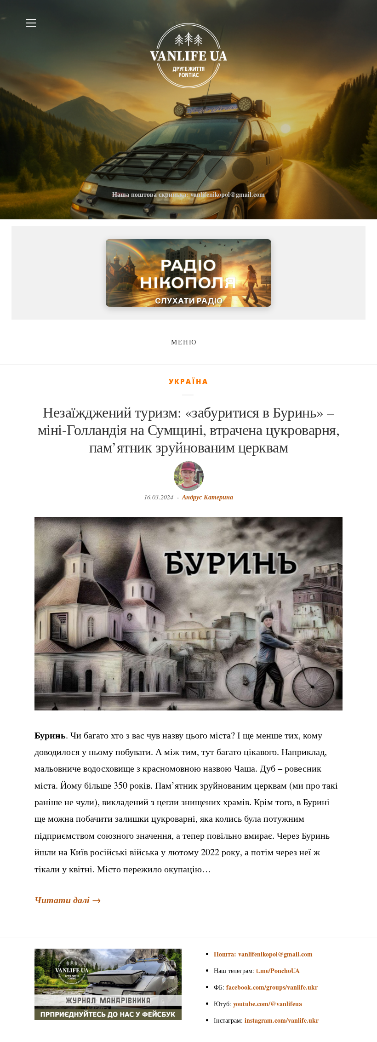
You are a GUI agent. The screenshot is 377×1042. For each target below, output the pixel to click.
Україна (189, 381)
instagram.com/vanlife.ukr (282, 1020)
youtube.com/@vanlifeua (267, 1003)
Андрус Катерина (207, 497)
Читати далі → (67, 899)
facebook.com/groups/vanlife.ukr (272, 987)
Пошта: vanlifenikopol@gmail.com (263, 954)
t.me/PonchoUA (278, 970)
